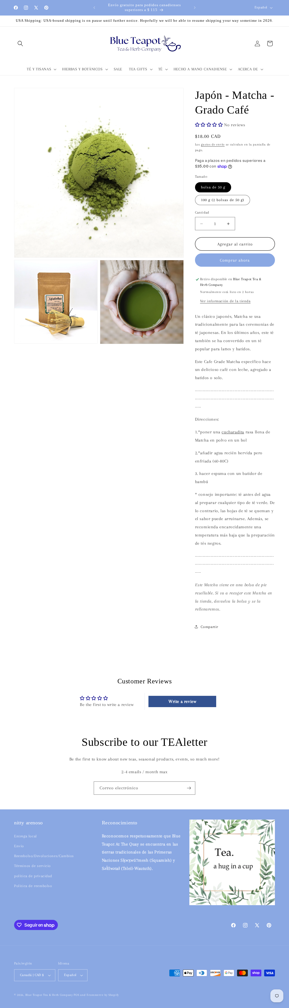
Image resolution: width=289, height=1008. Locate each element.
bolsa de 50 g (213, 187)
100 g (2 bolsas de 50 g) (222, 200)
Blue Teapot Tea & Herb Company (49, 995)
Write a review (182, 701)
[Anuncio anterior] (94, 7)
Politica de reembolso (33, 886)
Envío (19, 846)
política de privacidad (33, 876)
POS (76, 995)
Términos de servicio (32, 866)
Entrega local (25, 836)
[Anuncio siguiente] (195, 7)
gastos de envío (213, 144)
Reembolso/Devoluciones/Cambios (44, 856)
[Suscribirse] (189, 788)
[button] (20, 43)
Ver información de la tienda (225, 301)
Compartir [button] (209, 627)
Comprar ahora (235, 260)
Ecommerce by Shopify (103, 995)
